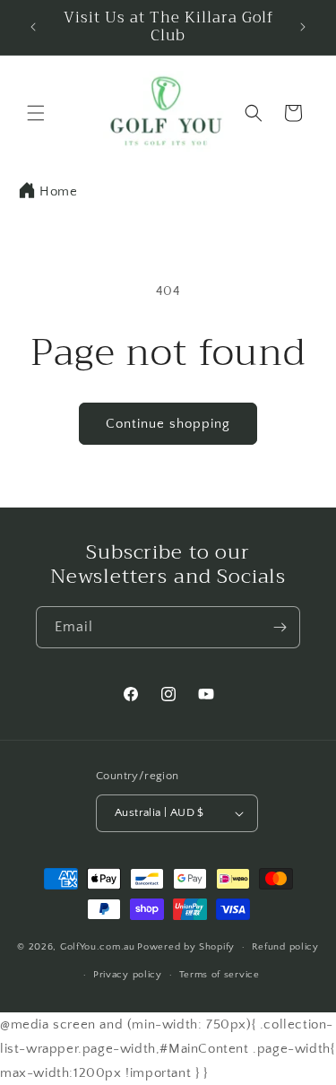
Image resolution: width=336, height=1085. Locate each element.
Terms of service (219, 974)
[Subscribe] (279, 627)
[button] (36, 113)
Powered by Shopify (186, 947)
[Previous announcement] (33, 27)
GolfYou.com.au (97, 947)
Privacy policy (127, 974)
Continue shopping (168, 423)
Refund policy (285, 947)
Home (58, 191)
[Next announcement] (303, 27)
